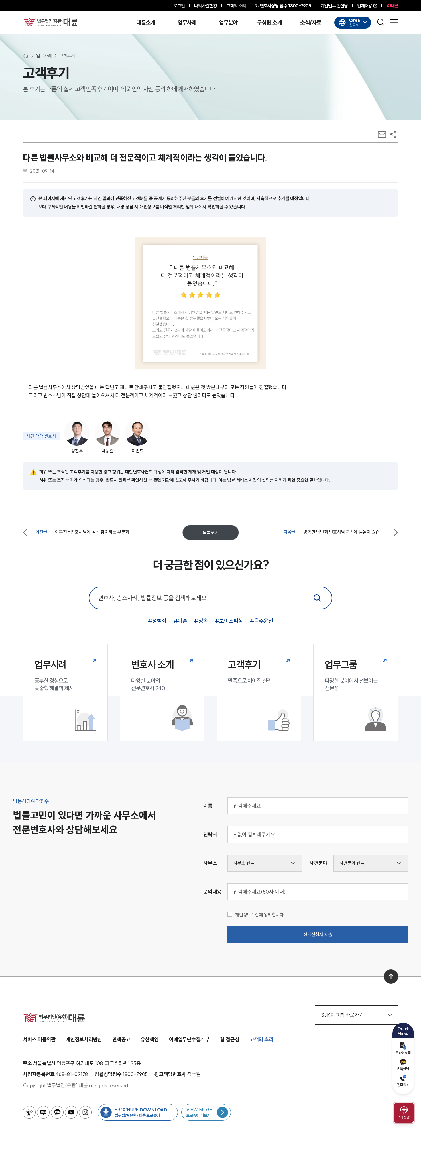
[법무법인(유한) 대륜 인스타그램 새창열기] (85, 1112)
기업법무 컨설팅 (334, 6)
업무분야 (228, 22)
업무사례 (187, 22)
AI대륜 (392, 6)
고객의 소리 (236, 6)
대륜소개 (145, 22)
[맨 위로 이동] (391, 976)
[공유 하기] (393, 134)
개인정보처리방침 (84, 1039)
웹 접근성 (229, 1039)
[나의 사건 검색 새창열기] (29, 1112)
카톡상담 (403, 1068)
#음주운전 (261, 620)
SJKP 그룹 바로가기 (342, 1015)
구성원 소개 (269, 22)
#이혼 (180, 620)
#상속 (201, 620)
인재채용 (364, 6)
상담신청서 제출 (318, 934)
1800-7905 (285, 6)
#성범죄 (157, 620)
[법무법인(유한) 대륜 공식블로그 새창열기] (43, 1112)
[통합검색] (317, 598)
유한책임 (150, 1039)
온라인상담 (403, 1052)
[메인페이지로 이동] (50, 22)
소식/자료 (310, 22)
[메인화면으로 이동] (26, 56)
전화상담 (403, 1084)
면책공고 (121, 1039)
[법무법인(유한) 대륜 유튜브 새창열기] (71, 1112)
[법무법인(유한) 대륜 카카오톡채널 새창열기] (57, 1112)
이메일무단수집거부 (189, 1039)
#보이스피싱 (229, 620)
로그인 (179, 6)
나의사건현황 (205, 6)
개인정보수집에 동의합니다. (260, 915)
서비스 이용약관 (39, 1039)
